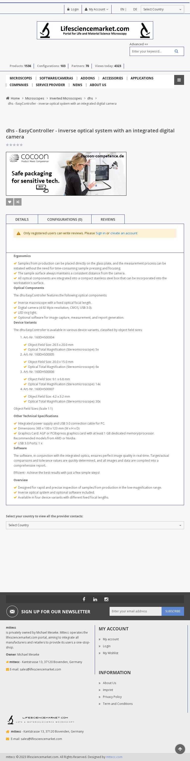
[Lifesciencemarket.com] (95, 599)
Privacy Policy (112, 697)
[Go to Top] (180, 749)
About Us (109, 683)
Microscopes (34, 98)
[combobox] (157, 51)
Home (15, 98)
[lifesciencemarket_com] (106, 599)
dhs (90, 98)
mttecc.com (114, 757)
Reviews (108, 219)
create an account (123, 233)
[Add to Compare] (18, 202)
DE (135, 9)
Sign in (101, 233)
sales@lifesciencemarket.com (40, 669)
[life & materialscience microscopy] (95, 30)
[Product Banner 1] (66, 173)
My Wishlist (110, 653)
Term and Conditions (118, 704)
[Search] (174, 51)
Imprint (108, 690)
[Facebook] (84, 599)
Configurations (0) (64, 219)
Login (75, 9)
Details (22, 219)
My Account (97, 9)
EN (122, 9)
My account (111, 639)
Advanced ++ (139, 44)
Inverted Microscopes (66, 98)
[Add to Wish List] (9, 202)
